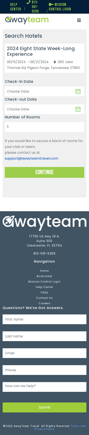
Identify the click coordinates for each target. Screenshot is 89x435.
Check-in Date (19, 81)
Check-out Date (21, 99)
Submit (45, 407)
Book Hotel (44, 276)
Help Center (44, 287)
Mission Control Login (44, 281)
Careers (45, 303)
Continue (44, 172)
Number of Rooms (22, 117)
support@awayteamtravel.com (31, 158)
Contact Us (44, 298)
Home (44, 271)
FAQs (44, 292)
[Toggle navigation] (79, 20)
